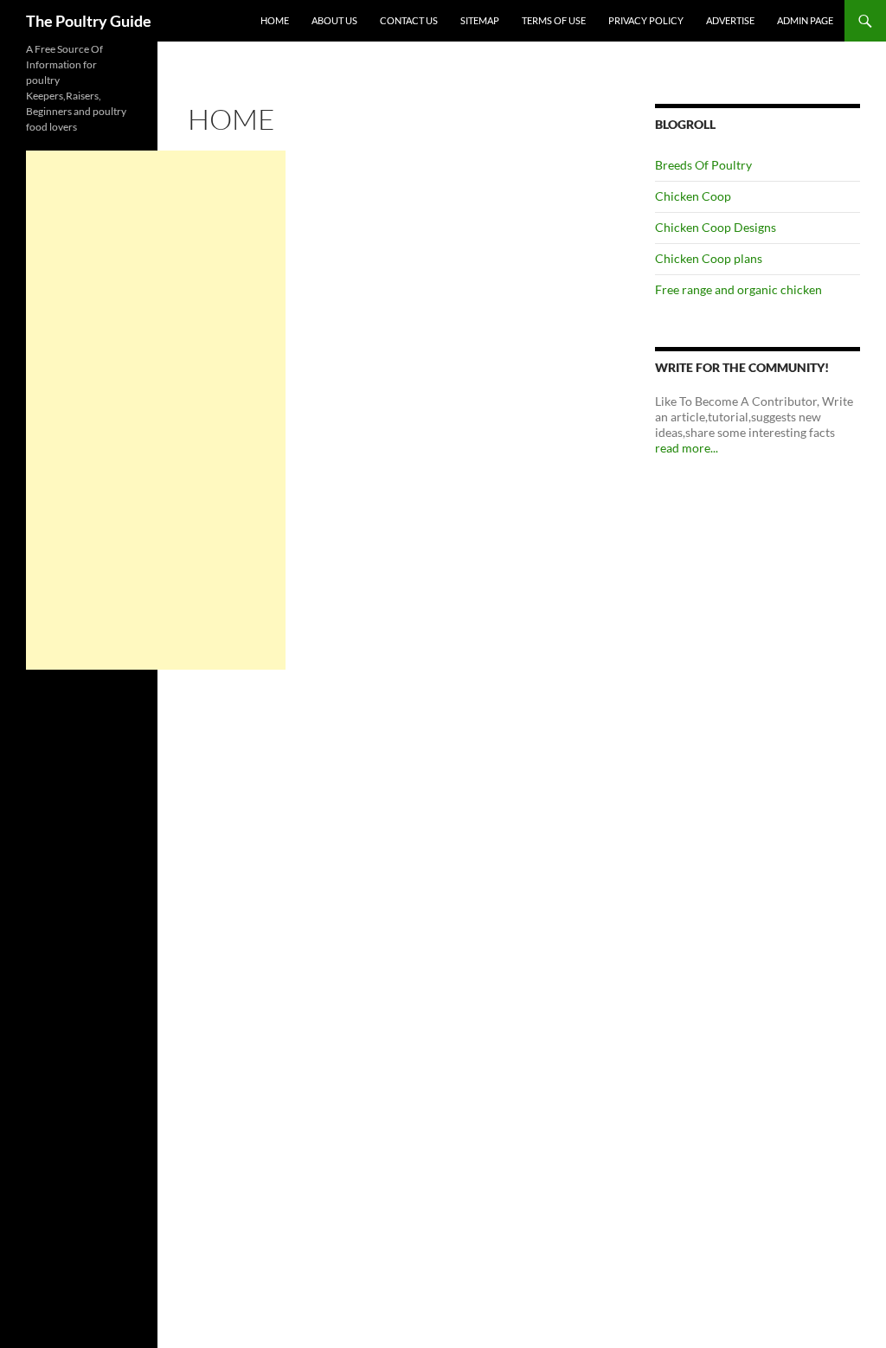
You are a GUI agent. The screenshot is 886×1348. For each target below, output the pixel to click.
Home (274, 20)
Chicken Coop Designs (715, 227)
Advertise (730, 20)
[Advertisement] (156, 410)
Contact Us (409, 20)
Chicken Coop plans (708, 258)
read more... (686, 447)
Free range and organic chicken (738, 289)
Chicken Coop (693, 196)
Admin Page (805, 20)
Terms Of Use (554, 20)
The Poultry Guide (88, 20)
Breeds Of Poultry (703, 164)
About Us (334, 20)
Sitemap (479, 20)
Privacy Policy (646, 20)
